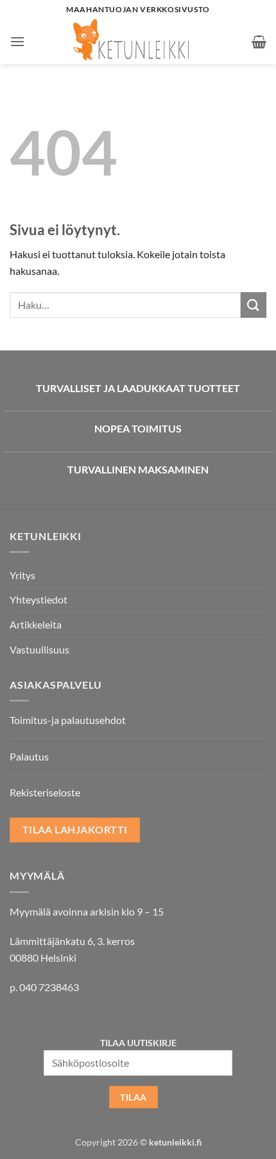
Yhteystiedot (38, 599)
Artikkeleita (36, 624)
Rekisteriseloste (45, 792)
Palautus (29, 756)
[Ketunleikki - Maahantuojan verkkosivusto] (138, 41)
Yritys (22, 575)
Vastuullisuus (39, 649)
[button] (17, 41)
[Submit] (253, 304)
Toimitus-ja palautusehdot (68, 720)
